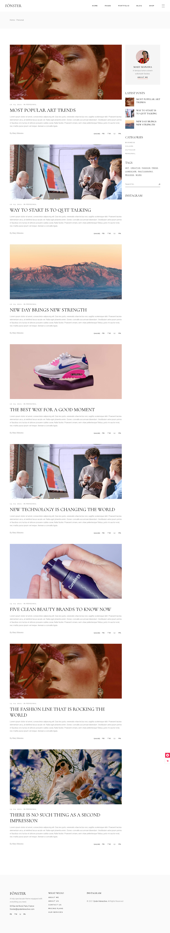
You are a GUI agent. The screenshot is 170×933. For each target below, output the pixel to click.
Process (129, 175)
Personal (31, 104)
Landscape (131, 171)
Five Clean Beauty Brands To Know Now (60, 609)
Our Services (55, 912)
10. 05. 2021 (16, 104)
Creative (136, 168)
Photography (145, 171)
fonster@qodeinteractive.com (22, 909)
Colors (129, 146)
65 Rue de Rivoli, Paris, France (22, 906)
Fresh (155, 168)
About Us (53, 901)
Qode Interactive (100, 901)
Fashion (146, 168)
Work (139, 175)
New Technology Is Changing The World (62, 509)
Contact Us (55, 905)
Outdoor (130, 150)
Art (127, 168)
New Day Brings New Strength (48, 310)
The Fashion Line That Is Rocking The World (57, 712)
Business (130, 142)
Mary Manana (17, 133)
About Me (53, 897)
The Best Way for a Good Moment (52, 410)
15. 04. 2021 (16, 504)
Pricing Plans (55, 908)
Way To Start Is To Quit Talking (50, 210)
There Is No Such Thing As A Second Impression (55, 818)
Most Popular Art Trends (43, 110)
